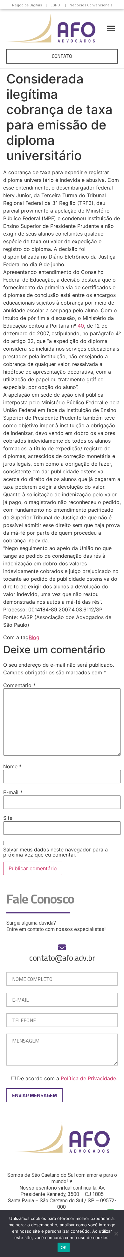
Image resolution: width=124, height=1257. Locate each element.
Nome (12, 766)
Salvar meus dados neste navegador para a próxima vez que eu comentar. (55, 852)
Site (7, 817)
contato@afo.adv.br (62, 957)
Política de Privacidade (88, 1078)
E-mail (13, 792)
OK (64, 1247)
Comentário (19, 685)
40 (81, 325)
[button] (111, 28)
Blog (34, 637)
